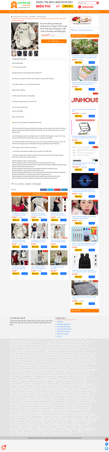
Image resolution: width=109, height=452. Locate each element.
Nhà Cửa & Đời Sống (35, 403)
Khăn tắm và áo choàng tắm (81, 388)
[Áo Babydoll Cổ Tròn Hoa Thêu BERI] (58, 257)
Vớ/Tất (23, 434)
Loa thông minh (32, 393)
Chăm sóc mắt (14, 356)
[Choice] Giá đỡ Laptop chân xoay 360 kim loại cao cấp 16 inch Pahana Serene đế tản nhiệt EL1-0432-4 (84, 137)
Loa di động (23, 393)
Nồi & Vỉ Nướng (72, 403)
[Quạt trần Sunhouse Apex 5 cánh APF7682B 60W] (84, 100)
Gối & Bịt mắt (21, 386)
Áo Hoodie (17, 341)
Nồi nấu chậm (14, 406)
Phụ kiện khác (24, 411)
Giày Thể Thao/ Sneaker (39, 383)
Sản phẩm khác (39, 194)
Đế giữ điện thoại (29, 368)
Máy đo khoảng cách (30, 396)
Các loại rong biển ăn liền (39, 351)
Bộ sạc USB (51, 348)
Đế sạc (37, 368)
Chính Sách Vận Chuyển (64, 329)
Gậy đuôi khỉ (94, 378)
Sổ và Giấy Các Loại (37, 421)
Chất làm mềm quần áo (38, 358)
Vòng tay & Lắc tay (15, 434)
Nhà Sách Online (46, 403)
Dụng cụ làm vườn (65, 363)
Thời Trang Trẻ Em (53, 426)
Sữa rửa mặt (47, 421)
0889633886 (87, 7)
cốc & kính (92, 358)
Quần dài (13, 419)
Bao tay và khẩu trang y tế (17, 346)
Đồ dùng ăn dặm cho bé (49, 373)
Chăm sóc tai (70, 356)
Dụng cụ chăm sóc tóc (29, 363)
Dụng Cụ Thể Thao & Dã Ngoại (28, 366)
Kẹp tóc (45, 388)
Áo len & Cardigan (82, 341)
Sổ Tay (28, 421)
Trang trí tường (25, 429)
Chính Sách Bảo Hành (63, 324)
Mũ (67, 401)
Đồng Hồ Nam (38, 378)
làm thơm (56, 391)
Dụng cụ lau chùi (76, 363)
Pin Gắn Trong (90, 414)
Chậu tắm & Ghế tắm (68, 358)
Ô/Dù (89, 406)
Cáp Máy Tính (81, 351)
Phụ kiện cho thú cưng (73, 408)
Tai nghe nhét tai (70, 421)
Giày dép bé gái (32, 381)
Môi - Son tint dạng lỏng (58, 401)
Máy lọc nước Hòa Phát (80, 396)
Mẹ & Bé (91, 398)
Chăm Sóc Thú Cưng (80, 356)
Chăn (12, 358)
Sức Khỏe (55, 421)
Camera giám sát (51, 351)
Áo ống (12, 343)
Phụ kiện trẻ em (34, 414)
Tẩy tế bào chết (14, 424)
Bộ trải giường (68, 348)
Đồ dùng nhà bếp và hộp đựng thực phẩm (78, 373)
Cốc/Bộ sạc (13, 361)
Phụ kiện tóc (25, 414)
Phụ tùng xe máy (71, 414)
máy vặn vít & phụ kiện (34, 398)
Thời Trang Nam (33, 426)
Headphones (67, 386)
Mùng (93, 401)
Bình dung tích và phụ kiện (55, 346)
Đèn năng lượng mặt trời (17, 368)
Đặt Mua (16, 220)
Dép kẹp (55, 361)
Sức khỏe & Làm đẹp (69, 11)
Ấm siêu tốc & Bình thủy (35, 343)
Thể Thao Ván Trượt (61, 424)
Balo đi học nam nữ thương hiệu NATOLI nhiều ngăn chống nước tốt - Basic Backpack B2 (84, 271)
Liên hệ (59, 336)
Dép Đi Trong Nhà (47, 361)
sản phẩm (32, 17)
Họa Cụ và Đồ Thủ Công (78, 386)
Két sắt (50, 388)
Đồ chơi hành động (59, 371)
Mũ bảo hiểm (74, 401)
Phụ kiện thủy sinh (15, 414)
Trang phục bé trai (85, 426)
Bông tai (76, 348)
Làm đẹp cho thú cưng (46, 391)
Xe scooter (67, 434)
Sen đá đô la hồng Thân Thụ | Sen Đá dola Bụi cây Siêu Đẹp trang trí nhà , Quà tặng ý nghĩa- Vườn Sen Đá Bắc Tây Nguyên (84, 57)
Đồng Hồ (31, 378)
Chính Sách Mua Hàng (63, 327)
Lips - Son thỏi (74, 391)
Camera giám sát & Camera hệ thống (66, 351)
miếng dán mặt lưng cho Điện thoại (42, 401)
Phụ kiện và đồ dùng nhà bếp (47, 414)
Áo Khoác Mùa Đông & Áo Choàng (45, 341)
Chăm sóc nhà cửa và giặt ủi (48, 356)
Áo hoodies (24, 341)
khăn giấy (70, 388)
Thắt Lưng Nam (39, 424)
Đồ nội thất (13, 378)
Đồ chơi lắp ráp (69, 371)
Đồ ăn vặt (65, 368)
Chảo (60, 353)
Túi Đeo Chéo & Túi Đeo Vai (60, 429)
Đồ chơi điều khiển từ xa (27, 371)
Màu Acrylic (45, 393)
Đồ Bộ (71, 368)
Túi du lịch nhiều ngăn (46, 429)
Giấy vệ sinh (80, 383)
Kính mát (30, 391)
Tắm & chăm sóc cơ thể (81, 421)
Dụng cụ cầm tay (89, 361)
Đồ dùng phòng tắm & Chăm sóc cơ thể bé (45, 376)
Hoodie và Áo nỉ (90, 386)
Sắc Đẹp (13, 421)
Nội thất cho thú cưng (25, 406)
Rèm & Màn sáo (61, 419)
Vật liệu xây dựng (28, 431)
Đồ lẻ (78, 376)
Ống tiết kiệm (14, 408)
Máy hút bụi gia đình (60, 396)
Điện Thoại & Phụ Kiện (55, 368)
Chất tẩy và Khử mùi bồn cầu (53, 358)
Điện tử (19, 11)
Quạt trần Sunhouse (78, 416)
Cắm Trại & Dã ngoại (40, 353)
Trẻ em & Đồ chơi (82, 11)
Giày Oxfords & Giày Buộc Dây (71, 381)
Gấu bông (71, 378)
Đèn (80, 366)
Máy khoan (69, 396)
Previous (10, 36)
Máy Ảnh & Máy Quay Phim (72, 393)
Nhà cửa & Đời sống (55, 11)
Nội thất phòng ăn (48, 406)
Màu (39, 393)
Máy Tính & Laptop (22, 398)
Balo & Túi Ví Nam (72, 343)
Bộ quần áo (44, 348)
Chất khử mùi (27, 358)
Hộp (12, 388)
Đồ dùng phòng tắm (27, 376)
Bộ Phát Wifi (28, 348)
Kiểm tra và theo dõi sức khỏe (18, 391)
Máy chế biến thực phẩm (17, 396)
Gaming (64, 378)
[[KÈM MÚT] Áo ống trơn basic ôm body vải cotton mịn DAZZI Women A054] (58, 204)
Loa (94, 391)
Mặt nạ (84, 398)
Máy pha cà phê (92, 396)
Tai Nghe (61, 421)
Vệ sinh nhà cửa (45, 431)
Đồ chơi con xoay (15, 371)
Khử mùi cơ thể (94, 388)
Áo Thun (25, 17)
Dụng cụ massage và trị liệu (89, 363)
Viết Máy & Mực (75, 431)
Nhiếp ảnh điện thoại (57, 403)
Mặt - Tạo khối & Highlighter (59, 398)
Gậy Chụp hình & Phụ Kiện (82, 378)
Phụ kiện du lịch (15, 411)
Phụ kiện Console (85, 408)
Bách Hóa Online (62, 343)
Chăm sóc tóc (90, 356)
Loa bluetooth (14, 393)
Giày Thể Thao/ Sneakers (53, 383)
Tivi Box (61, 426)
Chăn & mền (19, 358)
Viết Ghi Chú (66, 431)
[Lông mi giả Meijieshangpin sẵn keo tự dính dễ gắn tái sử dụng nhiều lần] (84, 207)
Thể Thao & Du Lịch (49, 424)
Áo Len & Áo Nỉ (72, 341)
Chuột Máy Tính (83, 358)
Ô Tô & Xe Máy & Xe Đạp (80, 406)
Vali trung (19, 431)
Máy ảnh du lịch (84, 393)
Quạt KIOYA (56, 416)
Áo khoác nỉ (58, 341)
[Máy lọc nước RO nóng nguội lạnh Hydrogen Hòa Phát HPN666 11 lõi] (84, 154)
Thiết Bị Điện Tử (14, 426)
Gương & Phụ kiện (52, 386)
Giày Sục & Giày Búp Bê (16, 383)
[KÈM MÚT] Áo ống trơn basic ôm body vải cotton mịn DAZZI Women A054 (59, 215)
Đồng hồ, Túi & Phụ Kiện (40, 11)
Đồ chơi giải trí (38, 371)
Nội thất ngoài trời (37, 406)
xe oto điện (60, 434)
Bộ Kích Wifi (83, 346)
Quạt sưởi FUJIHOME (66, 416)
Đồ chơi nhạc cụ (79, 371)
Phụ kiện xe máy (61, 414)
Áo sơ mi (19, 343)
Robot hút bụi (70, 419)
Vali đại (12, 431)
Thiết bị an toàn (72, 424)
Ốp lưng (22, 408)
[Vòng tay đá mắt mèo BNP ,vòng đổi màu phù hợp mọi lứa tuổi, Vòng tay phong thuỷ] (84, 73)
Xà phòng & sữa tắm (33, 434)
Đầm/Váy (75, 366)
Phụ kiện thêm (85, 411)
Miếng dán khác (27, 401)
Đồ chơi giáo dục (49, 371)
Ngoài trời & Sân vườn (22, 403)
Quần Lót (46, 419)
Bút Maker (13, 351)
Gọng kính (13, 386)
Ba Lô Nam (46, 343)
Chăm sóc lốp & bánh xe (90, 353)
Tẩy (94, 421)
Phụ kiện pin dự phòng (57, 411)
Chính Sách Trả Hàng (63, 331)
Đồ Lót (83, 376)
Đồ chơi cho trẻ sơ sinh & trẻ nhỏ (88, 368)
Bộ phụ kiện (36, 348)
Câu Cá (48, 353)
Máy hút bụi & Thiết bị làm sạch (45, 396)
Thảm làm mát (24, 424)
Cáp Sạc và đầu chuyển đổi (17, 353)
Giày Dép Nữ (50, 381)
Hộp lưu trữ (18, 388)
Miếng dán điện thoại (16, 401)
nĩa (65, 403)
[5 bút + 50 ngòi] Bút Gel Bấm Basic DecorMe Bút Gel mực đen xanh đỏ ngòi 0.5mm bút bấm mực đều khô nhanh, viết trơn (84, 245)
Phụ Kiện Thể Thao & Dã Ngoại (72, 411)
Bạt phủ (38, 346)
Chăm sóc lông (78, 353)
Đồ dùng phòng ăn (15, 376)
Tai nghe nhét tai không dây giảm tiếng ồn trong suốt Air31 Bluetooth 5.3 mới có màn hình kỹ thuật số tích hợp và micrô (83, 191)
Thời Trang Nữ (41, 17)
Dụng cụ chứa (40, 363)
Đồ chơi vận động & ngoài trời (18, 373)
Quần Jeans (38, 419)
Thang (31, 424)
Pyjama (13, 416)
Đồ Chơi (77, 368)
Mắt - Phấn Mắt (46, 398)
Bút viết (20, 351)
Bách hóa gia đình (94, 11)
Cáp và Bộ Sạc (29, 353)
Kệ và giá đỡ (57, 388)
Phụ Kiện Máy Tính (34, 411)
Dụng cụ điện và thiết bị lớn (52, 363)
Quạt (27, 416)
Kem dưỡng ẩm (27, 388)
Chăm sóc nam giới (34, 356)
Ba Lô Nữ (53, 343)
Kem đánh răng (37, 388)
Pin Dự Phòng (81, 414)
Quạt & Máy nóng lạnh (36, 416)
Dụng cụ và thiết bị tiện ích (56, 366)
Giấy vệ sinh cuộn (90, 383)
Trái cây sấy (68, 426)
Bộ (77, 346)
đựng (46, 378)
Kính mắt (36, 391)
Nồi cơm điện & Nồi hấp (84, 403)
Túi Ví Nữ (89, 429)
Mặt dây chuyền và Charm (74, 398)
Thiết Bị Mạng (24, 426)
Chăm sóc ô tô (60, 356)
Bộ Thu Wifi (59, 348)
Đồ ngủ (89, 376)
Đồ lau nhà (72, 376)
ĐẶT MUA (55, 41)
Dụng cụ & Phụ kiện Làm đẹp (75, 361)
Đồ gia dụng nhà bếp (62, 376)
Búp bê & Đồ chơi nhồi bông (87, 348)
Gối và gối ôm (38, 386)
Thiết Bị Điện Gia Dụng (83, 424)
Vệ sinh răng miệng (56, 431)
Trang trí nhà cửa (15, 429)
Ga (59, 378)
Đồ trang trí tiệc (22, 378)
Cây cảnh (55, 353)
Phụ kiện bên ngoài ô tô (46, 408)
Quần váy (53, 419)
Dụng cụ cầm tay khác (16, 363)
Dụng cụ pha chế (15, 366)
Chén (76, 358)
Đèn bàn (86, 366)
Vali (95, 429)
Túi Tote (83, 429)
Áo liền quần (92, 341)
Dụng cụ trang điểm (43, 366)
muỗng (13, 403)
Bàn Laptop (81, 343)
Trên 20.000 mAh (35, 429)
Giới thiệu (60, 322)
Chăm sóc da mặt (68, 353)
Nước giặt (69, 406)
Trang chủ (12, 11)
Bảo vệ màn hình (30, 346)
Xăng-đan (42, 434)
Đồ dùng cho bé (61, 373)
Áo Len (65, 341)
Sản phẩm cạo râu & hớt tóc (90, 419)
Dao (20, 361)
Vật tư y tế (36, 431)
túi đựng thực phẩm (74, 429)
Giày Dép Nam (41, 381)
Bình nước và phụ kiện (69, 346)
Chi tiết (24, 220)
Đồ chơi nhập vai (90, 371)
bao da (88, 343)
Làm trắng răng (65, 391)
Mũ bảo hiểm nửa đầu (84, 401)
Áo (21, 17)
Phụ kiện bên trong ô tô (60, 408)
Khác (64, 388)
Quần (87, 416)
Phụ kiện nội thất (45, 411)
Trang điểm (76, 426)
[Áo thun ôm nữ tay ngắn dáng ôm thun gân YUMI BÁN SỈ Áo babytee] (20, 257)
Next (39, 36)
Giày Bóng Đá (14, 381)
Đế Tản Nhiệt (44, 368)
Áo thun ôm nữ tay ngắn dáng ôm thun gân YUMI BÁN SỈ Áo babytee (18, 268)
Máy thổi (13, 398)
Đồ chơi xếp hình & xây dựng (34, 373)
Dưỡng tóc (67, 366)
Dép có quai (37, 361)
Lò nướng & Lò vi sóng (85, 391)
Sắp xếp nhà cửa (21, 421)
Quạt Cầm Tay (47, 416)
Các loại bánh (27, 351)
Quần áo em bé (94, 416)
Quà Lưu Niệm (20, 416)
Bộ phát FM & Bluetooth (17, 348)
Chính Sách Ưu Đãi (62, 334)
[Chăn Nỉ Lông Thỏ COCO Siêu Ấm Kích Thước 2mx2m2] (84, 288)
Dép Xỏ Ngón (63, 361)
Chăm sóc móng (24, 356)
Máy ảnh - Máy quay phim (57, 393)
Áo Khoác (32, 341)
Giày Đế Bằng (59, 381)
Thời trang (27, 11)
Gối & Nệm (29, 386)
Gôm (45, 386)
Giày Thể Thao (27, 383)
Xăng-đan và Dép (51, 434)
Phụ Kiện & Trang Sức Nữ (32, 408)
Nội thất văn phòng (60, 406)
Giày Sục (83, 381)
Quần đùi (31, 419)
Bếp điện (44, 346)
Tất (90, 421)
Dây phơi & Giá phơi (27, 361)
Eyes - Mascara (53, 378)
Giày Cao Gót (23, 381)
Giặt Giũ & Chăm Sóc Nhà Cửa (68, 383)
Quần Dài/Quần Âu (22, 419)
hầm (60, 386)
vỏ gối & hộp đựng (85, 431)
